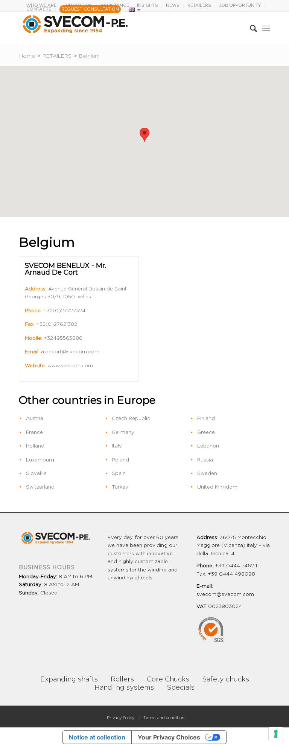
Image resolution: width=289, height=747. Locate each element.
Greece (206, 432)
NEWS (172, 5)
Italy (117, 446)
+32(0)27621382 (56, 324)
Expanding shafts (69, 679)
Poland (120, 460)
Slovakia (36, 473)
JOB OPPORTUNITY (240, 5)
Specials (181, 687)
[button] (144, 135)
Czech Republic (131, 418)
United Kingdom (217, 487)
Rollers (122, 679)
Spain (119, 473)
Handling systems (124, 687)
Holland (35, 446)
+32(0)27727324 (64, 311)
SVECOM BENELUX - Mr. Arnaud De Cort (65, 268)
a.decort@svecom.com (70, 352)
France (34, 432)
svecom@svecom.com (225, 594)
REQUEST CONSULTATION (90, 9)
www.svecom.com (70, 366)
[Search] (249, 29)
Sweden (207, 473)
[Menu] (266, 28)
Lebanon (208, 446)
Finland (206, 418)
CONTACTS (39, 9)
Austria (34, 418)
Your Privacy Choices (169, 737)
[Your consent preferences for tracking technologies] (276, 734)
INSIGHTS (147, 5)
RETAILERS (199, 5)
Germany (123, 432)
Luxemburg (40, 460)
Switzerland (40, 487)
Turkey (120, 487)
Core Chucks (168, 679)
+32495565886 (63, 338)
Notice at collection (97, 737)
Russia (205, 460)
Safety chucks (225, 679)
